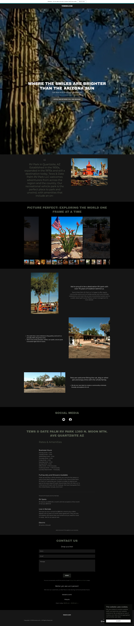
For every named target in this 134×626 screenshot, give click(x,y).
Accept (118, 621)
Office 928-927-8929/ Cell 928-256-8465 (67, 99)
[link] (67, 6)
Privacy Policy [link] (73, 580)
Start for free (82, 1)
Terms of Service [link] (83, 580)
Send (67, 575)
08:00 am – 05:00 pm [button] (70, 603)
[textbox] (67, 551)
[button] (77, 603)
